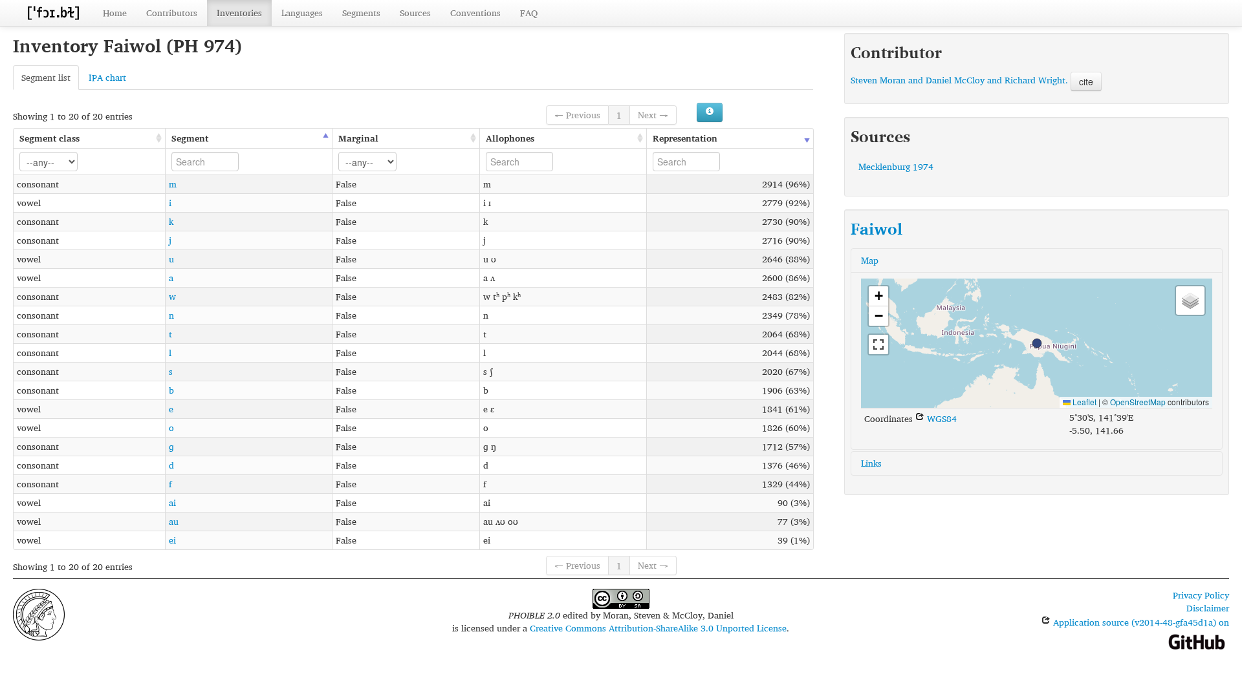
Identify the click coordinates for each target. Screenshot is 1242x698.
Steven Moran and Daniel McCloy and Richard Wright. (959, 79)
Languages (302, 12)
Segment (189, 138)
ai (172, 502)
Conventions (475, 12)
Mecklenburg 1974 (895, 166)
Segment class (49, 138)
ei (172, 540)
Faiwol (876, 229)
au (174, 521)
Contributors (171, 12)
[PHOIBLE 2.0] (53, 12)
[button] (1036, 343)
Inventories (239, 12)
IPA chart (107, 77)
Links (871, 463)
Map (869, 260)
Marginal (358, 138)
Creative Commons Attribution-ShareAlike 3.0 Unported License (658, 627)
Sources (415, 12)
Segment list (46, 77)
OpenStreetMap (1138, 401)
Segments (361, 12)
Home (115, 12)
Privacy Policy (1201, 594)
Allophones (510, 138)
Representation (685, 138)
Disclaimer (1207, 607)
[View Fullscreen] (878, 344)
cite (1086, 81)
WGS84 (940, 418)
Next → (653, 114)
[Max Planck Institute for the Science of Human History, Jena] (39, 613)
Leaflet (1083, 401)
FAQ (529, 12)
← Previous (577, 114)
